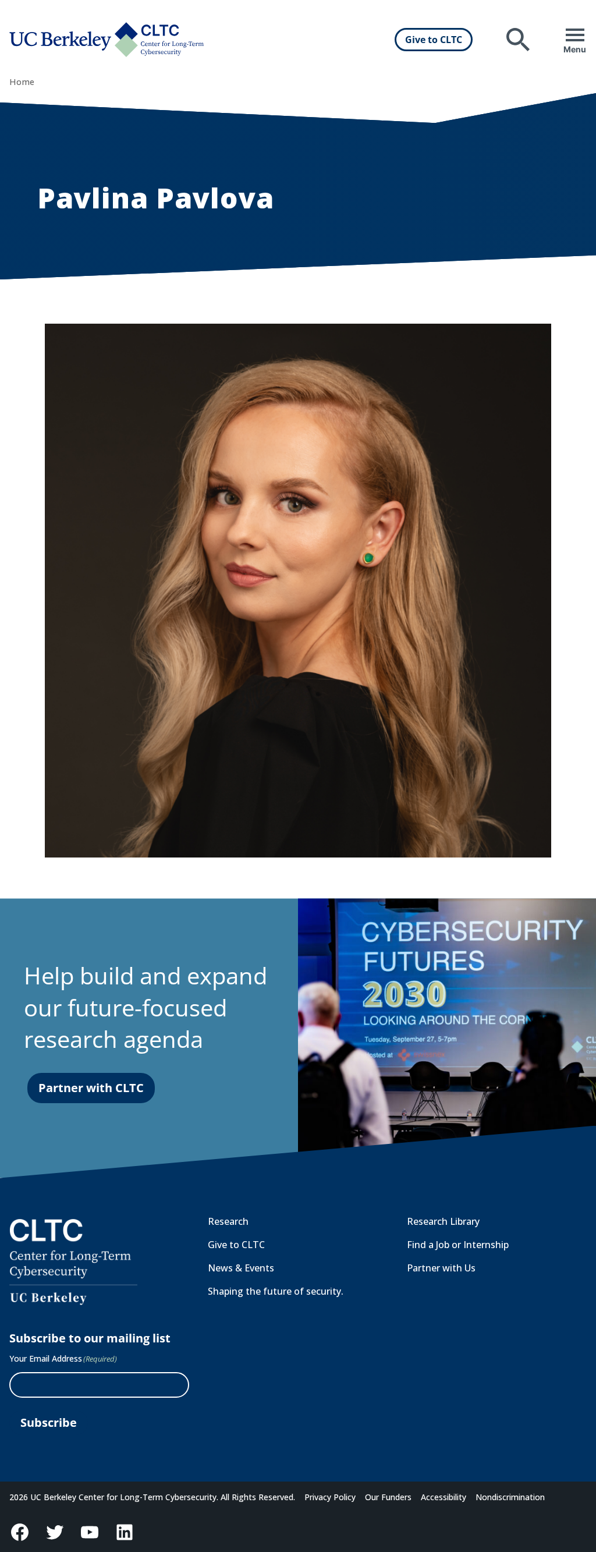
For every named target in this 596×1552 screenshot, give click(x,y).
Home (21, 81)
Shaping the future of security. (275, 1291)
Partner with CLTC (91, 1088)
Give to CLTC (433, 39)
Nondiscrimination (510, 1497)
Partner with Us (441, 1268)
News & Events (241, 1268)
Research (228, 1221)
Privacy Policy (330, 1497)
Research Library (443, 1221)
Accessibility (443, 1497)
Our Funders (388, 1497)
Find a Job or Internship (458, 1244)
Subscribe (48, 1422)
